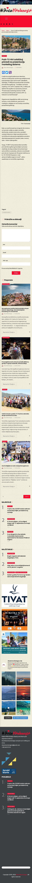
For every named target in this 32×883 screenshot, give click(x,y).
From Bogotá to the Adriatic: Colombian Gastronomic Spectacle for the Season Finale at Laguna (18, 537)
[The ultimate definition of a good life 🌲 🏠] (9, 708)
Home (3, 30)
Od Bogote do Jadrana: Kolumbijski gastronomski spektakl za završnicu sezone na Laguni (18, 811)
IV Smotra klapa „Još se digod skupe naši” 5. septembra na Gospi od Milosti (18, 523)
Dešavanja (6, 284)
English (10, 531)
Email (4, 252)
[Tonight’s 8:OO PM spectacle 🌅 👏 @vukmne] (23, 693)
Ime (4, 244)
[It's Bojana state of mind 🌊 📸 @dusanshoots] (23, 678)
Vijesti (7, 30)
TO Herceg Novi (6, 212)
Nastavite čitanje (8, 332)
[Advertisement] (16, 188)
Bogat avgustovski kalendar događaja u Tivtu (16, 557)
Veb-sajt (5, 260)
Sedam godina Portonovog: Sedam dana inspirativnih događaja (18, 576)
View (15, 295)
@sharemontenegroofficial (9, 867)
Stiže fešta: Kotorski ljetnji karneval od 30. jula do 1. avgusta (18, 566)
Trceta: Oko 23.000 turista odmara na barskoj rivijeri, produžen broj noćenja (18, 510)
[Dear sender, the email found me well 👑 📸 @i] (9, 693)
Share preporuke (21, 572)
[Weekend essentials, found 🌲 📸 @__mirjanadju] (9, 678)
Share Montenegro (21, 874)
